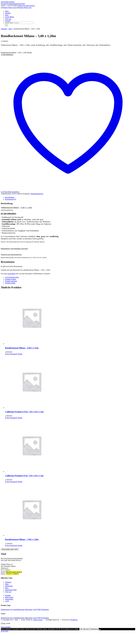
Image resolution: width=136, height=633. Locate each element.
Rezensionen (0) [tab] (10, 199)
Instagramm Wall (10, 590)
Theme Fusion (37, 620)
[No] (100, 629)
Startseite (4, 29)
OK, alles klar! (84, 629)
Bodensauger (5, 609)
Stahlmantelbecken (37, 194)
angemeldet (11, 274)
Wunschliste (9, 599)
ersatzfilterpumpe (19, 609)
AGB (7, 601)
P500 (39, 609)
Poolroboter (45, 609)
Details (20, 354)
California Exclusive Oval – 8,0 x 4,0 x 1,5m (24, 412)
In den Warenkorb (7, 55)
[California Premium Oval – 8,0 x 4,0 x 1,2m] (70, 445)
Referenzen (9, 586)
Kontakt (8, 595)
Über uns (8, 592)
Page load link (5, 627)
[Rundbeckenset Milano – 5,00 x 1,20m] (70, 509)
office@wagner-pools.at (27, 5)
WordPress (74, 620)
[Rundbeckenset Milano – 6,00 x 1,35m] (70, 318)
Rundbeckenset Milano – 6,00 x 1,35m (22, 348)
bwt (11, 609)
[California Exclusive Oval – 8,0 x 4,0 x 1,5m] (70, 382)
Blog (6, 588)
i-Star (35, 609)
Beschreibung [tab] (9, 197)
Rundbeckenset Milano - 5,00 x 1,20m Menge (16, 52)
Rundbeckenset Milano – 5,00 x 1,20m (22, 539)
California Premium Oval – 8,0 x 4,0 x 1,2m (24, 475)
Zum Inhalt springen (7, 2)
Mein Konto (9, 597)
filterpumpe (29, 609)
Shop (10, 29)
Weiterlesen (94, 629)
